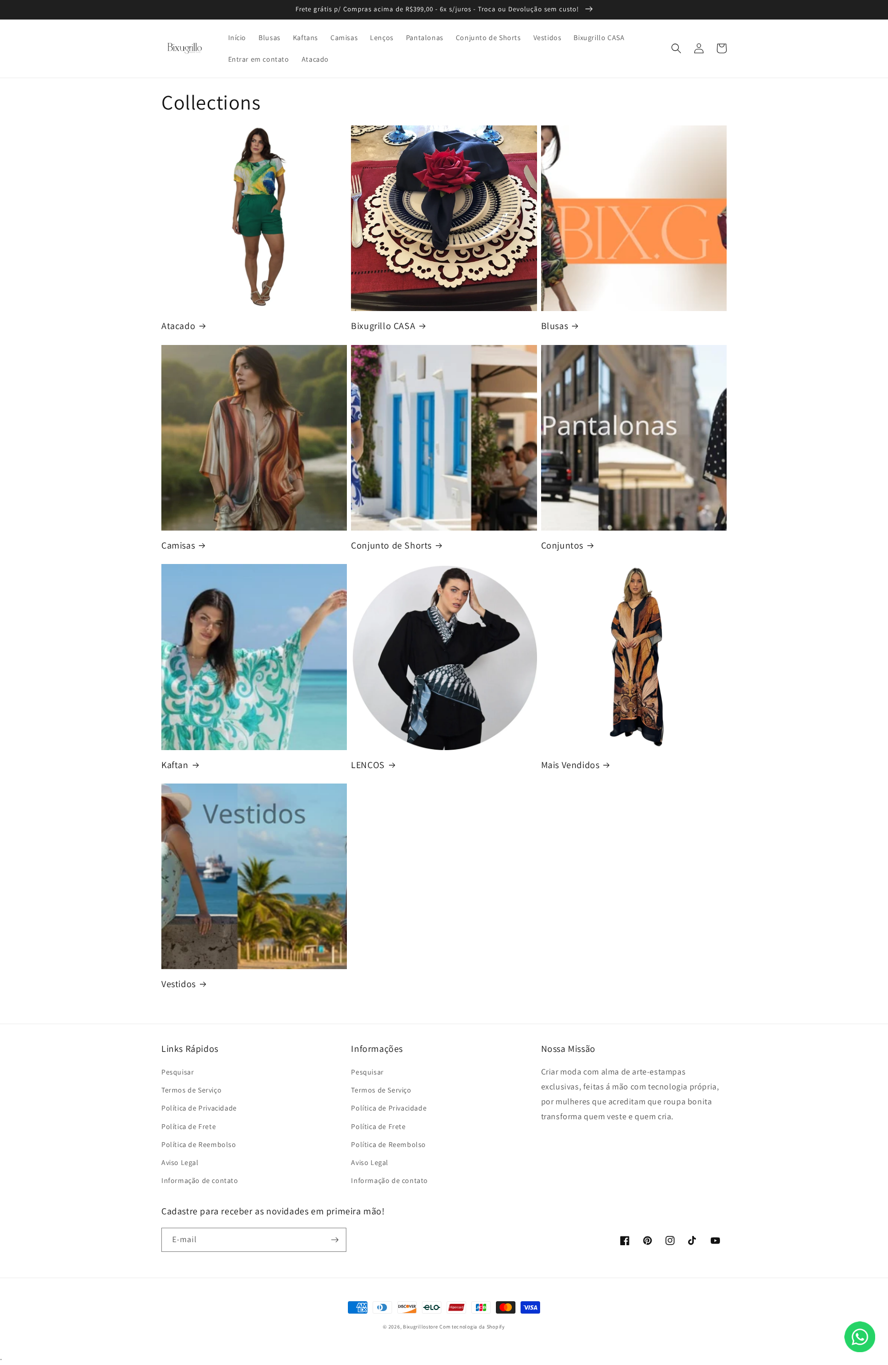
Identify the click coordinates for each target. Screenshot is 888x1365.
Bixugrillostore (420, 1326)
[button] (676, 48)
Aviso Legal (180, 1162)
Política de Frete (188, 1126)
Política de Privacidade (199, 1108)
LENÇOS (368, 765)
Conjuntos (562, 545)
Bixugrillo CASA (383, 326)
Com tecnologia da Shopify (472, 1326)
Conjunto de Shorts (391, 545)
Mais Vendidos (570, 765)
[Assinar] (334, 1240)
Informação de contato (199, 1180)
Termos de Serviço (191, 1090)
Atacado (178, 326)
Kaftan (175, 765)
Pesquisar (177, 1072)
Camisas (178, 545)
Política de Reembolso (198, 1144)
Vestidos (178, 984)
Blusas (554, 326)
